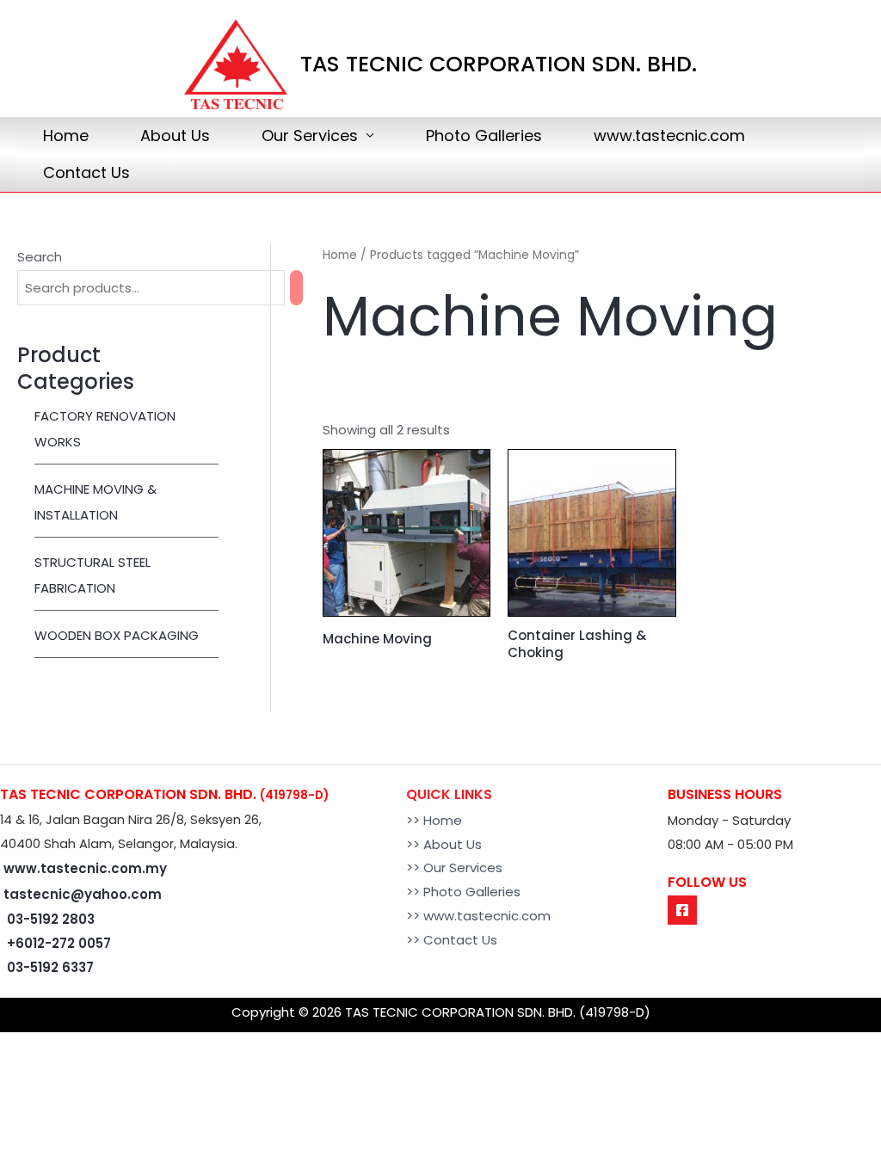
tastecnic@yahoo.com (82, 894)
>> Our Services (454, 867)
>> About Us (444, 844)
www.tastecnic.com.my (85, 868)
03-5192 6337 (50, 967)
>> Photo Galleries (463, 892)
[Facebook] (682, 910)
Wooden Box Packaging (116, 635)
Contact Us (86, 172)
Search (39, 257)
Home (66, 135)
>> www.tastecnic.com (478, 916)
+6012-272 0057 (59, 943)
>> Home (434, 820)
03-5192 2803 (51, 919)
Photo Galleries (484, 135)
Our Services (310, 135)
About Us (175, 135)
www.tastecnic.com (669, 135)
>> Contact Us (451, 940)
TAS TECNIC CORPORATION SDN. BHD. (498, 64)
